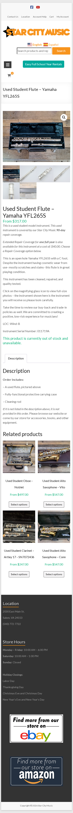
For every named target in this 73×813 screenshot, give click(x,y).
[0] (9, 75)
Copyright (25, 805)
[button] (63, 117)
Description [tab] (16, 358)
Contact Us (12, 16)
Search (61, 50)
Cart (51, 16)
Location (25, 16)
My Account (63, 16)
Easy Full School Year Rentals (43, 64)
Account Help (39, 16)
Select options (19, 504)
